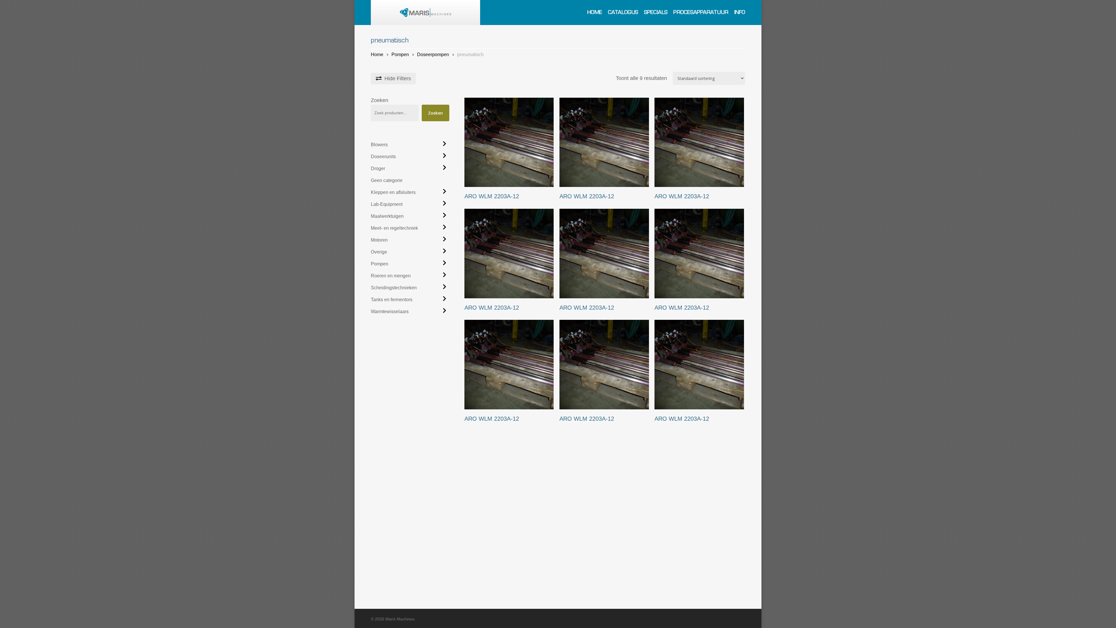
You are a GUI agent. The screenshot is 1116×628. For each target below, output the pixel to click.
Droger (378, 168)
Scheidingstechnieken (394, 287)
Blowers (379, 144)
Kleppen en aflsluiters (393, 192)
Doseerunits (383, 156)
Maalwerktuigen (387, 216)
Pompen (400, 54)
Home (377, 54)
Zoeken (379, 100)
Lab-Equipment (387, 204)
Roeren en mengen (391, 275)
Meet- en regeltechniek (394, 228)
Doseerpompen (433, 54)
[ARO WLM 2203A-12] (509, 142)
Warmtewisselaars (390, 311)
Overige (379, 251)
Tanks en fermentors (391, 299)
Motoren (379, 240)
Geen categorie (387, 180)
